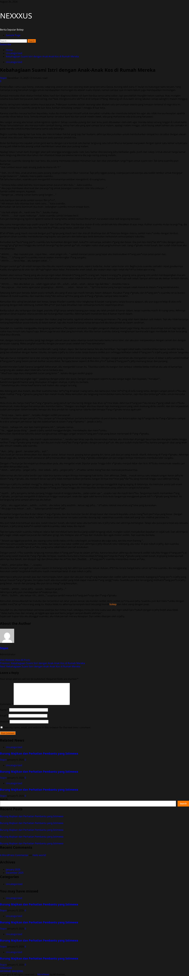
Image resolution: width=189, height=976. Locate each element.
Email (4, 715)
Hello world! (39, 855)
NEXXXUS (16, 16)
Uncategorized (14, 62)
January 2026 (13, 869)
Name (4, 709)
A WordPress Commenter (14, 855)
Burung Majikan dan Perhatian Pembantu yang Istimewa (39, 753)
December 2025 (14, 872)
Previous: (42, 663)
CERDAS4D (6, 968)
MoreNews (43, 974)
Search (4, 799)
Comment (6, 704)
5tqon (3, 78)
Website (4, 721)
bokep (113, 604)
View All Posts (22, 660)
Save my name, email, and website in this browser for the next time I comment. (47, 727)
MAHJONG (17, 971)
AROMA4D (5, 971)
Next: (40, 666)
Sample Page (13, 35)
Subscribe (5, 44)
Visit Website (7, 660)
